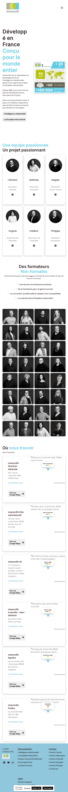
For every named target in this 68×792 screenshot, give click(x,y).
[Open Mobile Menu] (62, 7)
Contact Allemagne (57, 755)
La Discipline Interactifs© (28, 755)
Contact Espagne (56, 762)
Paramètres (27, 788)
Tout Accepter (48, 788)
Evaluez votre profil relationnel (30, 759)
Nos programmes (25, 762)
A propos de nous (25, 765)
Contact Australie (56, 759)
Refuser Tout (36, 788)
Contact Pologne (56, 765)
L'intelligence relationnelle (28, 752)
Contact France (55, 752)
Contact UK (53, 769)
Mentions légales (25, 782)
